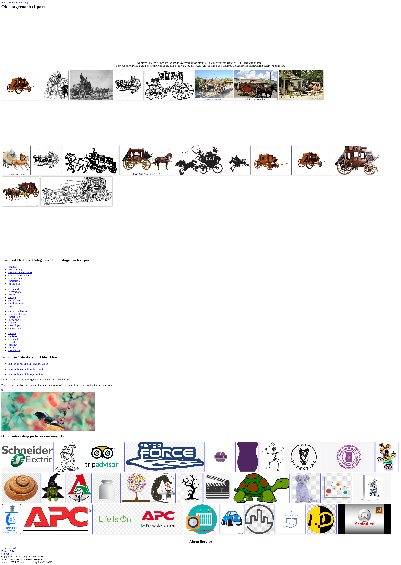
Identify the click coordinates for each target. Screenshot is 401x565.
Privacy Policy (8, 551)
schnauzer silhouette (17, 311)
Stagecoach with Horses (130, 171)
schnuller (12, 333)
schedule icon (14, 300)
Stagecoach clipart (154, 96)
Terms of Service (9, 548)
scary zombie (14, 319)
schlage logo (14, 283)
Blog (3, 2)
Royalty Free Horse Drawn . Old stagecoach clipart (127, 94)
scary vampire (14, 291)
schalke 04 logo (15, 269)
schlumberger (14, 328)
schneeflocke (14, 281)
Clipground (15, 555)
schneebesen (14, 317)
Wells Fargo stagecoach (345, 171)
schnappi (12, 297)
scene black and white (18, 275)
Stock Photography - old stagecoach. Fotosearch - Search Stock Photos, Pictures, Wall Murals (212, 93)
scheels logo (14, 325)
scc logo (12, 322)
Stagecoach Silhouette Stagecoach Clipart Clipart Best (87, 171)
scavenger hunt (15, 278)
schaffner (12, 344)
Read (3, 390)
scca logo (12, 266)
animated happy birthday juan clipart (26, 374)
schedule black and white (20, 272)
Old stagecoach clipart (289, 96)
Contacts (11, 2)
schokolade (13, 336)
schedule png (14, 350)
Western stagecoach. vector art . (190, 171)
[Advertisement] (200, 35)
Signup (19, 2)
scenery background (17, 314)
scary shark (13, 342)
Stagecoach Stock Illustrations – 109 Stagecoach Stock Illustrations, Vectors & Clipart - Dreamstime (20, 199)
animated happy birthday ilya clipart (25, 369)
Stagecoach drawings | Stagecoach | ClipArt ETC (55, 94)
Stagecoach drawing (50, 202)
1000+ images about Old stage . (85, 96)
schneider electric (16, 303)
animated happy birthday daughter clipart (28, 363)
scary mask (13, 339)
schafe (11, 306)
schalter (11, 294)
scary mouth (14, 289)
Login (27, 2)
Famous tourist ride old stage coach (251, 96)
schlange (12, 347)
